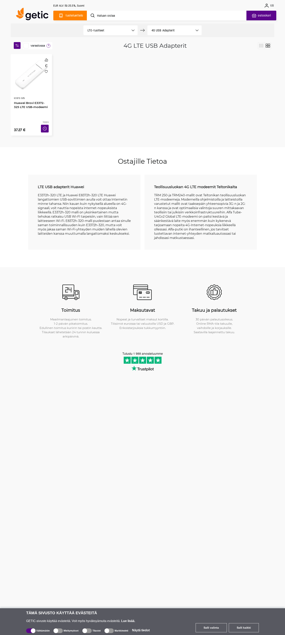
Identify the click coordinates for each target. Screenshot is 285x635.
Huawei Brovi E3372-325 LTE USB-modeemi (30, 94)
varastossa (38, 45)
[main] (34, 14)
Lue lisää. (128, 621)
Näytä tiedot (141, 630)
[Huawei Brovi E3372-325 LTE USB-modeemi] (31, 70)
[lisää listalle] (46, 71)
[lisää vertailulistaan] (46, 59)
